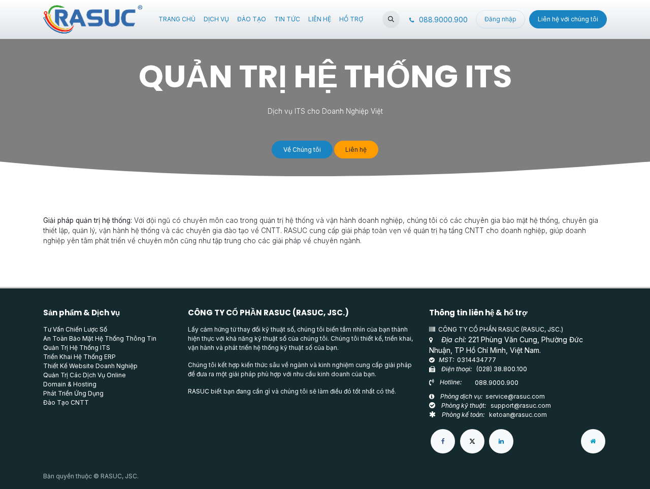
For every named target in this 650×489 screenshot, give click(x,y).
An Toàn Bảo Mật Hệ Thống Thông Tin (99, 338)
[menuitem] (177, 19)
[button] (391, 19)
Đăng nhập (500, 19)
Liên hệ (356, 149)
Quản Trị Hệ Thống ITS (76, 347)
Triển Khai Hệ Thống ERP (79, 357)
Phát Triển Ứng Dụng (73, 393)
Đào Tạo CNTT (66, 402)
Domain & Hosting (69, 384)
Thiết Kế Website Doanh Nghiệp (90, 366)
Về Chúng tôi (302, 149)
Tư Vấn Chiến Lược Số (75, 329)
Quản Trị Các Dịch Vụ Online (84, 375)
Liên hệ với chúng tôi (568, 19)
